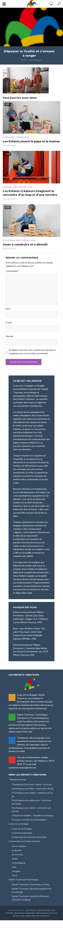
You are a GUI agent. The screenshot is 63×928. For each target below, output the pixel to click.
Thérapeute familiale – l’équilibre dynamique (32, 815)
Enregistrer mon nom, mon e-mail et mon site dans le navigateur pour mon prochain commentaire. (32, 352)
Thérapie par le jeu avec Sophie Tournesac (32, 784)
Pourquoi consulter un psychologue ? (29, 819)
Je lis (14, 867)
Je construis (9, 240)
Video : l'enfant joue (19, 137)
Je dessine (17, 850)
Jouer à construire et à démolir (25, 244)
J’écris (14, 875)
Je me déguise (18, 862)
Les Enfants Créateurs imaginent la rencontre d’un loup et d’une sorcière (30, 193)
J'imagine (7, 187)
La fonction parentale (22, 833)
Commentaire (12, 271)
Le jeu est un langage (19, 823)
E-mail (9, 322)
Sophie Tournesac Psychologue (24, 879)
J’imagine (16, 871)
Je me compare (19, 846)
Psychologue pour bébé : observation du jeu (33, 788)
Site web (9, 336)
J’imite (15, 858)
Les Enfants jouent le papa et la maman (31, 141)
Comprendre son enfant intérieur (24, 841)
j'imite (6, 137)
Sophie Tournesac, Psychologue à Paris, (30, 884)
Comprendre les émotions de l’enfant (29, 837)
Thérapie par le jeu (17, 779)
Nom (8, 309)
